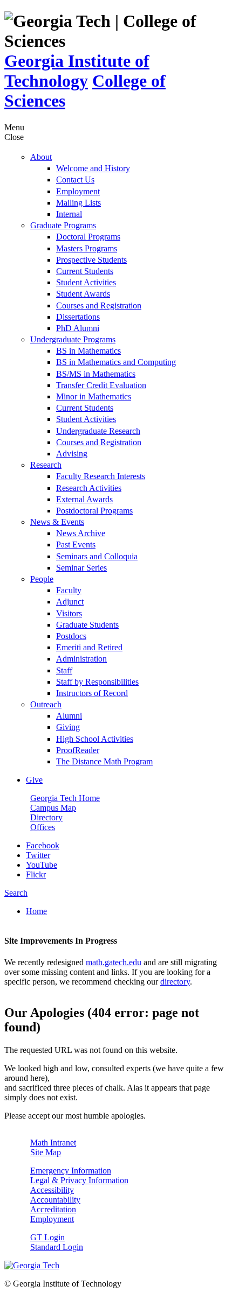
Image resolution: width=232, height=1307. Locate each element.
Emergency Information (70, 1170)
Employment (52, 1219)
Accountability (55, 1199)
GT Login (47, 1237)
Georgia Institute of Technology (76, 70)
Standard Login (56, 1247)
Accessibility (52, 1189)
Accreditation (53, 1209)
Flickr (36, 874)
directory (175, 981)
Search (16, 892)
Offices (42, 827)
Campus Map (53, 807)
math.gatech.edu (113, 962)
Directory (46, 817)
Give (34, 779)
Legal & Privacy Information (79, 1180)
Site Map (45, 1152)
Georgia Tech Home (65, 798)
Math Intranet (53, 1142)
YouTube (41, 864)
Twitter (38, 855)
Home (36, 911)
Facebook (42, 845)
